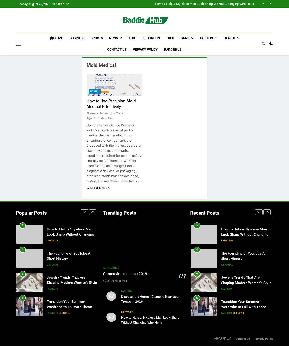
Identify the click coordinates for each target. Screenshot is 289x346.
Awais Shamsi (99, 113)
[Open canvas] (18, 43)
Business (77, 38)
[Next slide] (270, 4)
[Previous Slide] (264, 4)
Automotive (111, 268)
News (113, 38)
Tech (132, 38)
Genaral (52, 265)
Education (151, 38)
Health (229, 38)
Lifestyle (52, 241)
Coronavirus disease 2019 (125, 274)
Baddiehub (173, 49)
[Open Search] (263, 43)
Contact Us (117, 49)
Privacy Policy (145, 49)
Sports (97, 38)
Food (170, 38)
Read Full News (97, 188)
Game (185, 38)
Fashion (206, 38)
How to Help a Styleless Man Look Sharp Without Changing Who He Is (204, 4)
